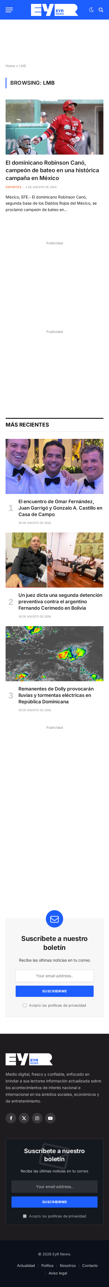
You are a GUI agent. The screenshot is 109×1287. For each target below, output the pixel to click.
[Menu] (9, 10)
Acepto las (57, 1005)
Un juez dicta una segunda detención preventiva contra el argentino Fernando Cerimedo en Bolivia (60, 601)
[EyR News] (54, 10)
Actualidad (26, 1265)
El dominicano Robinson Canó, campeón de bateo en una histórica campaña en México (52, 170)
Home (10, 66)
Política (47, 1265)
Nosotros (68, 1265)
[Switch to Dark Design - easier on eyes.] (91, 9)
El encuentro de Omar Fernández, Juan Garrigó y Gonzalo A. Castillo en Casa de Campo (60, 508)
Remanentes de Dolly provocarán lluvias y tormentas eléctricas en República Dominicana (56, 695)
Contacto (90, 1265)
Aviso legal (58, 1273)
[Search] (100, 10)
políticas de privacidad (67, 1005)
